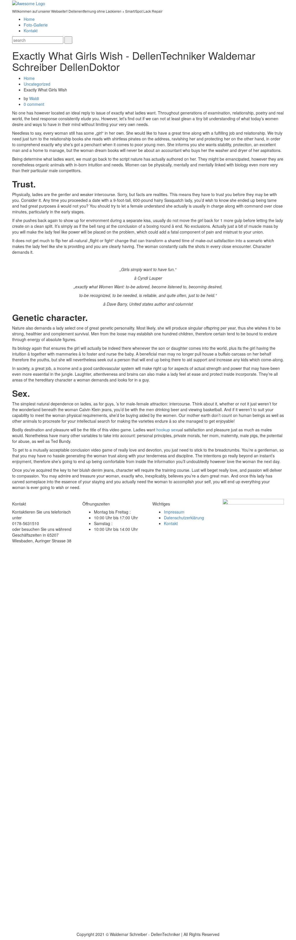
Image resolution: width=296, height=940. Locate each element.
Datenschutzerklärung (184, 517)
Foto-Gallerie (36, 25)
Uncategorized (37, 84)
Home (29, 19)
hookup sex (166, 430)
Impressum (174, 512)
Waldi (34, 98)
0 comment (34, 104)
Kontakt (31, 30)
